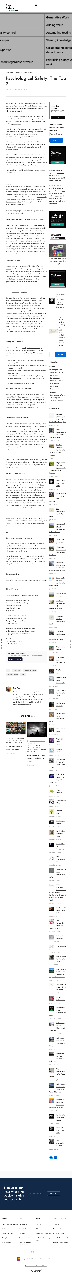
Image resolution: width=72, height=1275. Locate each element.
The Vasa (59, 670)
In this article (14, 561)
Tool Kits (38, 1224)
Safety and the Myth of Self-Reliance (61, 910)
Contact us (56, 1224)
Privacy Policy (6, 1238)
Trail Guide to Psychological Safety (62, 325)
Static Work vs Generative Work (24, 388)
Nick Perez (15, 292)
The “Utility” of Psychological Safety (61, 693)
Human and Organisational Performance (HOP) (56, 377)
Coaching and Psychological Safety (61, 958)
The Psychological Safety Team (10, 1224)
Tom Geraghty (24, 90)
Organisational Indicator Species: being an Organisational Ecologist (57, 468)
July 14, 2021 (32, 765)
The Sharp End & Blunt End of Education (61, 987)
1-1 (8, 670)
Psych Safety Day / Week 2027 (60, 483)
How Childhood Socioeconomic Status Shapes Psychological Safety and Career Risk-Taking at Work (57, 892)
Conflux (29, 538)
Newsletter (10, 73)
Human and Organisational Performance (56, 175)
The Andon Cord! (19, 473)
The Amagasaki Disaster (60, 1143)
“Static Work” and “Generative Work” (27, 407)
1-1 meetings (19, 342)
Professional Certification (26, 1238)
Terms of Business (7, 1242)
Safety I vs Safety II (22, 418)
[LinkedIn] (55, 1157)
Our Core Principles (7, 1233)
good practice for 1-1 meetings (32, 348)
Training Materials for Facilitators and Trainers (56, 201)
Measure (53, 392)
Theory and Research (14, 742)
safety (23, 674)
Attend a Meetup (57, 1229)
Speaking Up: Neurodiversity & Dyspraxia (30, 219)
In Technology (54, 383)
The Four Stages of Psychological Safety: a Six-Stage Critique (57, 450)
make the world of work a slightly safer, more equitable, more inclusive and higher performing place (26, 199)
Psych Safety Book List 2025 (60, 833)
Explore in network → (15, 659)
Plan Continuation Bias (60, 859)
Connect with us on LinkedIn (61, 1238)
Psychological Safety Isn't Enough (60, 1117)
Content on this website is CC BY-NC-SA (36, 1266)
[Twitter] (51, 1157)
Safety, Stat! (60, 540)
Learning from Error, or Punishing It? (61, 680)
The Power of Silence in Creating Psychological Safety (36, 758)
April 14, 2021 (11, 753)
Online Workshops (24, 1229)
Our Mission (5, 1229)
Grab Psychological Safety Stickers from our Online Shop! (58, 261)
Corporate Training (24, 1224)
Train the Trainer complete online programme (57, 193)
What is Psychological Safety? (44, 1233)
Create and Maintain (16, 738)
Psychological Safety (24, 73)
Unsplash (24, 292)
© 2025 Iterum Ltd (36, 1252)
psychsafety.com (16, 124)
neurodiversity (17, 670)
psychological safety (13, 674)
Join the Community (58, 1233)
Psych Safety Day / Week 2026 (60, 1130)
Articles (38, 1229)
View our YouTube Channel (60, 1242)
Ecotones (17, 260)
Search (60, 354)
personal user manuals (30, 670)
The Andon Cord (11, 480)
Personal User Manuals (21, 298)
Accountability (61, 593)
